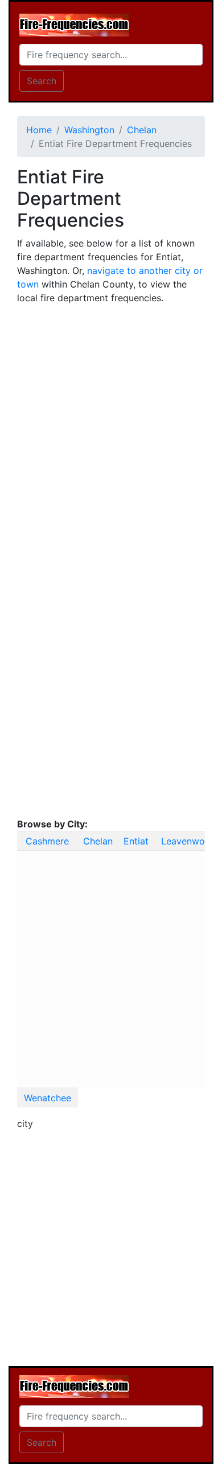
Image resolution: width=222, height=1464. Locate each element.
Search (41, 81)
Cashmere (47, 841)
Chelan (98, 841)
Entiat (136, 841)
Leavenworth (189, 841)
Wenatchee (47, 1098)
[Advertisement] (111, 425)
